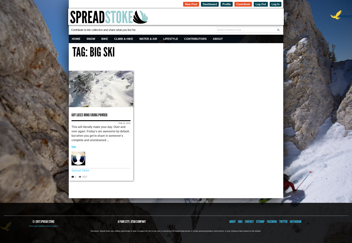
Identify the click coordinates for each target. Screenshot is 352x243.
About (218, 38)
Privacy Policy (52, 226)
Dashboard (210, 4)
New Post (191, 4)
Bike (104, 38)
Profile (226, 4)
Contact (249, 222)
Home (76, 38)
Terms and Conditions (37, 226)
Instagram (295, 222)
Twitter (283, 222)
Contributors (195, 38)
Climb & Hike (123, 38)
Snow (91, 38)
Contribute (243, 4)
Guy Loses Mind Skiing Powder (89, 115)
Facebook (272, 222)
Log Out (261, 4)
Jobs (240, 222)
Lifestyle (170, 38)
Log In (276, 4)
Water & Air (148, 38)
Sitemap (260, 222)
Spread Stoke (80, 170)
